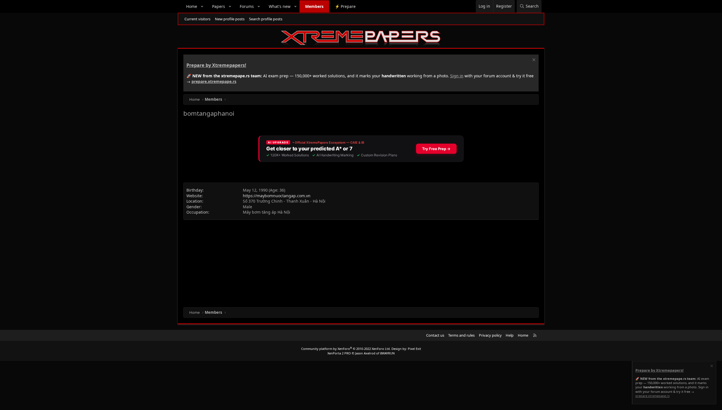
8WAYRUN (387, 353)
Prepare (345, 6)
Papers (218, 6)
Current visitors (197, 18)
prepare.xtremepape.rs (213, 81)
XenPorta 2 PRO (339, 353)
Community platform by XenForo (346, 349)
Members (314, 6)
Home (191, 6)
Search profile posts (265, 18)
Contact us (435, 335)
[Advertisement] (352, 262)
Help (510, 335)
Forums (247, 6)
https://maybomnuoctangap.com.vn (277, 195)
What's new (279, 6)
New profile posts (230, 18)
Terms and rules (461, 335)
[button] (202, 6)
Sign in (456, 75)
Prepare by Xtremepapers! (216, 65)
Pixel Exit (414, 349)
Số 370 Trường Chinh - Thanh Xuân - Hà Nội (284, 201)
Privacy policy (490, 335)
